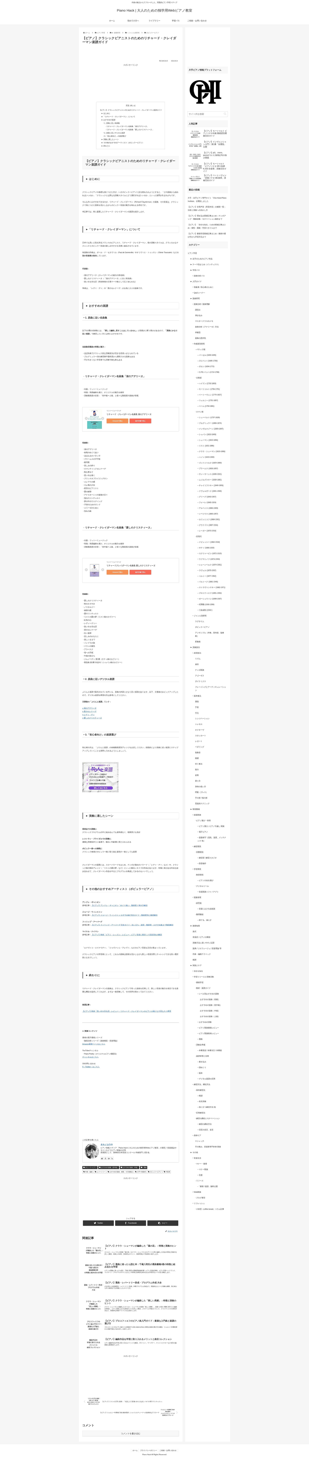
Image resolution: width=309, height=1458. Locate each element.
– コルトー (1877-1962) (206, 576)
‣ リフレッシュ (199, 1203)
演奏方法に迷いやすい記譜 (203, 943)
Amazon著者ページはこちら (93, 1044)
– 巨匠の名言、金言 (205, 1130)
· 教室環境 (199, 875)
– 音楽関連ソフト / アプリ (207, 892)
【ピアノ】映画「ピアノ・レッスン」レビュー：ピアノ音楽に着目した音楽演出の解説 (126, 935)
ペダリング (199, 747)
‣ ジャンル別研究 (200, 616)
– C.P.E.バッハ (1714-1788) (208, 372)
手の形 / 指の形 (201, 798)
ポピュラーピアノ (91, 1167)
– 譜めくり (201, 1067)
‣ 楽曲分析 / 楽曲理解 (201, 304)
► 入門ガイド (196, 281)
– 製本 (200, 1073)
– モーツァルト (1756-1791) (208, 389)
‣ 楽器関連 (197, 815)
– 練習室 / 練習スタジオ (207, 858)
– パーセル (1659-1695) (206, 355)
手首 (197, 707)
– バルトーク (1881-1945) (207, 582)
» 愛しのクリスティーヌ (92, 718)
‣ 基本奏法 (197, 696)
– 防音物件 (201, 863)
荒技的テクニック (202, 803)
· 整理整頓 (199, 914)
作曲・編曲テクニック (202, 954)
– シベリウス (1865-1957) (207, 514)
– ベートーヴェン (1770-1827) (209, 395)
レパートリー (100, 1172)
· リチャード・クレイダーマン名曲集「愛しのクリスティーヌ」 (129, 130)
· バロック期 (200, 349)
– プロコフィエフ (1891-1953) (209, 593)
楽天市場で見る (140, 421)
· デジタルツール (202, 886)
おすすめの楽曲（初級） (210, 999)
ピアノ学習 (192, 253)
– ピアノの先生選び (205, 880)
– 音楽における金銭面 (206, 909)
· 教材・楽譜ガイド (203, 988)
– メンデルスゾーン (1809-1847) (210, 429)
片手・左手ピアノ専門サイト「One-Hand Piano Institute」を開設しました (207, 199)
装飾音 (197, 752)
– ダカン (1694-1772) (205, 366)
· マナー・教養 (201, 1164)
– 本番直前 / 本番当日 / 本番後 (209, 1050)
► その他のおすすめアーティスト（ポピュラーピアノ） (122, 143)
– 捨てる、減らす (204, 920)
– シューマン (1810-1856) (207, 440)
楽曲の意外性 (200, 338)
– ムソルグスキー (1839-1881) (209, 480)
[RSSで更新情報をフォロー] (112, 1158)
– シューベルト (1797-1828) (208, 417)
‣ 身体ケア (197, 1135)
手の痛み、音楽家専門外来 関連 (208, 1147)
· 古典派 (198, 378)
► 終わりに (105, 146)
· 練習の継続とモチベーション (207, 1118)
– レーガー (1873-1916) (206, 531)
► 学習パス (195, 270)
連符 (197, 664)
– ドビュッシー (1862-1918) (208, 542)
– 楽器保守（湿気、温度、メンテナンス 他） (211, 839)
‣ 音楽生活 (197, 1158)
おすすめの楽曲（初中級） (109, 1167)
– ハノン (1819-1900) (205, 457)
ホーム (135, 1450)
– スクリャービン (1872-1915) (209, 553)
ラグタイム (199, 621)
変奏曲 (197, 642)
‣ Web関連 (197, 1192)
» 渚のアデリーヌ (89, 708)
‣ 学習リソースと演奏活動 (203, 977)
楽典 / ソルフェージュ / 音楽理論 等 (207, 948)
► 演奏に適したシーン (110, 139)
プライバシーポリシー (148, 1450)
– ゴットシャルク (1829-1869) (209, 463)
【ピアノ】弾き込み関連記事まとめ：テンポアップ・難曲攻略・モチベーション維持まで (207, 217)
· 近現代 (198, 536)
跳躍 (197, 758)
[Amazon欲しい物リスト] (105, 1158)
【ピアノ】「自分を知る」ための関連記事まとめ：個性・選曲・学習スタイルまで (207, 226)
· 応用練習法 (200, 1113)
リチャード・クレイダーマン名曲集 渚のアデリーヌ (129, 414)
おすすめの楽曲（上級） (210, 1016)
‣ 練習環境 (197, 846)
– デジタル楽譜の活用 (206, 1079)
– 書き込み (201, 1062)
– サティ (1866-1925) (205, 548)
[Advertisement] (130, 51)
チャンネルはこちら (90, 1057)
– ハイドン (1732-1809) (206, 383)
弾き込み (198, 315)
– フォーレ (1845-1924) (206, 502)
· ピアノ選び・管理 (203, 820)
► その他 (194, 1152)
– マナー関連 (202, 1169)
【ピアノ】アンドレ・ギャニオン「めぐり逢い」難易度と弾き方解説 (119, 905)
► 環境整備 (195, 809)
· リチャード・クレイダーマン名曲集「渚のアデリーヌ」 (127, 126)
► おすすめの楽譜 (108, 120)
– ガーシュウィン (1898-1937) (209, 599)
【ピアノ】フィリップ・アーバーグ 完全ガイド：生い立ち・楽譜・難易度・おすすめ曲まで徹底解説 (132, 925)
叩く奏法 (198, 764)
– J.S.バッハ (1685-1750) (207, 361)
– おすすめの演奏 (204, 1022)
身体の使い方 (200, 786)
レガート (198, 741)
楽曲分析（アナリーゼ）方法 (207, 327)
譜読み (197, 310)
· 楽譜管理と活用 (202, 1056)
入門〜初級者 (141, 1172)
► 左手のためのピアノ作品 (201, 259)
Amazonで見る (117, 421)
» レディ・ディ (88, 715)
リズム (197, 659)
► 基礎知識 (195, 926)
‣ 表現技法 (197, 653)
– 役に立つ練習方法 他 (206, 1107)
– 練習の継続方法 (204, 1124)
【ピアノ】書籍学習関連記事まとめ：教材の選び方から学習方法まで (207, 235)
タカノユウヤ (107, 1144)
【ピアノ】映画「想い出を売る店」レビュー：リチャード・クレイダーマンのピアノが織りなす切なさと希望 (126, 1011)
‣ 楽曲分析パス (199, 276)
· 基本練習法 (200, 1090)
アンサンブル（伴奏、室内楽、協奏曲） (209, 634)
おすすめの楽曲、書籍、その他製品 (121, 1172)
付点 (197, 713)
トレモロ (198, 724)
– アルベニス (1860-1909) (207, 508)
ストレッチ (199, 1141)
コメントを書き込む (130, 1433)
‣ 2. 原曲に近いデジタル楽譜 (114, 133)
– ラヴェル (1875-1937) (206, 570)
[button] (225, 114)
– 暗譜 (200, 1096)
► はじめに (105, 113)
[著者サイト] (102, 1158)
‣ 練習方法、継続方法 (201, 1084)
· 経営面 (198, 903)
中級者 (167, 1172)
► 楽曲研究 (195, 298)
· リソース (199, 1181)
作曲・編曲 (88, 1172)
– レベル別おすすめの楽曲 (208, 994)
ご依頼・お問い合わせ (168, 1450)
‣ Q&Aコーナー (199, 293)
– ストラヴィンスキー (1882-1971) (211, 587)
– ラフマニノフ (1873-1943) (208, 559)
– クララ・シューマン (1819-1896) (211, 451)
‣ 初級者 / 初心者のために (203, 287)
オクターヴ (199, 730)
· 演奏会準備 (200, 1045)
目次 (128, 105)
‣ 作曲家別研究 (199, 344)
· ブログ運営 (200, 1198)
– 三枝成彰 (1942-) (204, 610)
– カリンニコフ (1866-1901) (208, 519)
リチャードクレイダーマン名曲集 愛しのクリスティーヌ (131, 566)
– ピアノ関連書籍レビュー (208, 1028)
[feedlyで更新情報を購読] (108, 1158)
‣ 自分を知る (198, 971)
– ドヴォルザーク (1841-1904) (209, 491)
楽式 (194, 931)
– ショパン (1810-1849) (206, 434)
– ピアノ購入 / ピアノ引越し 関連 (210, 826)
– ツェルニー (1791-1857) (207, 400)
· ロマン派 (199, 412)
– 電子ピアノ (202, 832)
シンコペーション (202, 718)
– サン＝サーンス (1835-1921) (209, 474)
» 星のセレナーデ (89, 711)
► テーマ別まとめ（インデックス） (205, 264)
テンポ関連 (199, 670)
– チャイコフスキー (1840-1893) (210, 485)
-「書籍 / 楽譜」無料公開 (207, 1186)
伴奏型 (197, 332)
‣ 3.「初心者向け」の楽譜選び (114, 136)
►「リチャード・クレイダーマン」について (118, 117)
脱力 (197, 769)
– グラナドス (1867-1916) (207, 525)
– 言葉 (200, 1175)
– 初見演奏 (201, 1101)
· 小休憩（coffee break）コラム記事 (209, 1209)
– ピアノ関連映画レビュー (208, 1033)
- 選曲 (144, 1167)
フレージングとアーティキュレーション (210, 688)
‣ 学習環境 (197, 869)
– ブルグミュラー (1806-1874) (209, 423)
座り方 (197, 781)
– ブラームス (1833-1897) (207, 468)
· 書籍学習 (199, 982)
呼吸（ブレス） (201, 792)
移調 (194, 960)
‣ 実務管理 (197, 897)
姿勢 (197, 775)
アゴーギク (199, 676)
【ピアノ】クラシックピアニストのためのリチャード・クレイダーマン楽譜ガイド (130, 110)
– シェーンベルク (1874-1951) (209, 565)
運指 (197, 701)
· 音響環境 (199, 852)
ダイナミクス (200, 681)
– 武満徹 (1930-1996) (205, 604)
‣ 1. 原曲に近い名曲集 (111, 123)
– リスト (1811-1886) (205, 446)
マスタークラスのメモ (204, 321)
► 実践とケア (196, 965)
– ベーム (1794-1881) (205, 406)
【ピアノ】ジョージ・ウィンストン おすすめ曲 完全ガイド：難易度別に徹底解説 (124, 915)
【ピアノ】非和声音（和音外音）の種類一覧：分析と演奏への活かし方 (207, 208)
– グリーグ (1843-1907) (206, 497)
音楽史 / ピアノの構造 (201, 937)
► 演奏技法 (195, 647)
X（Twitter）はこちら (91, 1067)
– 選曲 (200, 1039)
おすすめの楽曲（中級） (130, 1167)
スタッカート (200, 735)
